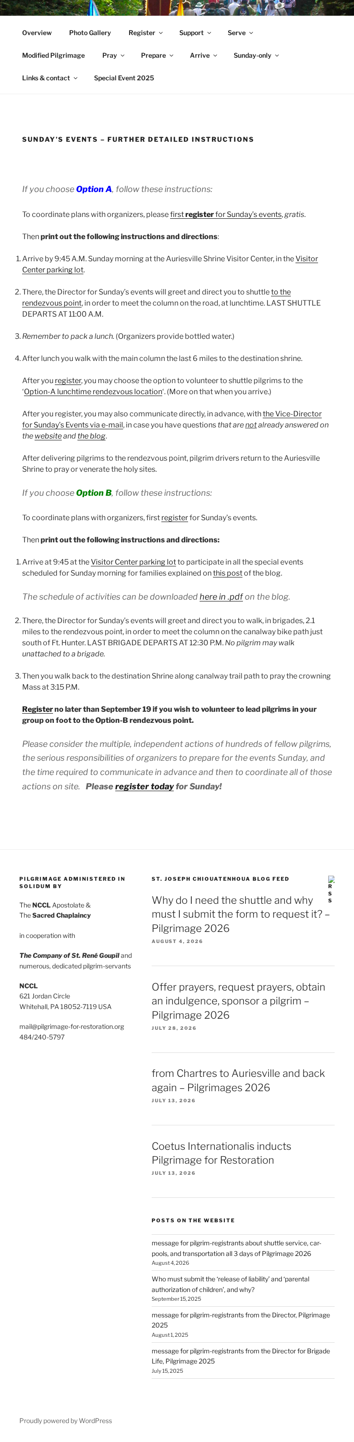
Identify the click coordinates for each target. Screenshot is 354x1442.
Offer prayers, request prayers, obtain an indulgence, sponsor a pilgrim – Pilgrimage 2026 (238, 1001)
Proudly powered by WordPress (65, 1420)
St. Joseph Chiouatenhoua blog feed (220, 879)
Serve (237, 32)
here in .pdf (221, 596)
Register (142, 32)
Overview (37, 32)
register (68, 380)
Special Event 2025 (124, 78)
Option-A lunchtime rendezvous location (93, 391)
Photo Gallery (90, 32)
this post (227, 573)
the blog (91, 436)
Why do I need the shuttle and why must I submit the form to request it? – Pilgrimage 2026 (241, 914)
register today (144, 786)
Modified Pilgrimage (53, 55)
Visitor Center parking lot (133, 562)
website (48, 436)
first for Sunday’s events (226, 214)
